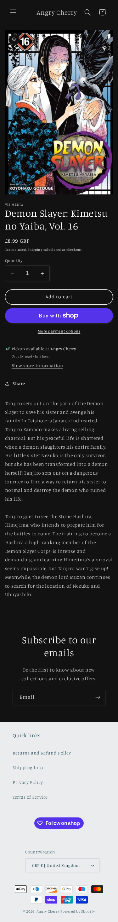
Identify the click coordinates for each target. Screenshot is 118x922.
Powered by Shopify (77, 911)
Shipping (35, 249)
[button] (13, 12)
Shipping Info (28, 767)
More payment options (59, 331)
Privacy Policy (28, 782)
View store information (37, 365)
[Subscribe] (98, 697)
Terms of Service (30, 797)
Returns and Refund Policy (42, 752)
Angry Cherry (48, 911)
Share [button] (19, 383)
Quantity (13, 260)
